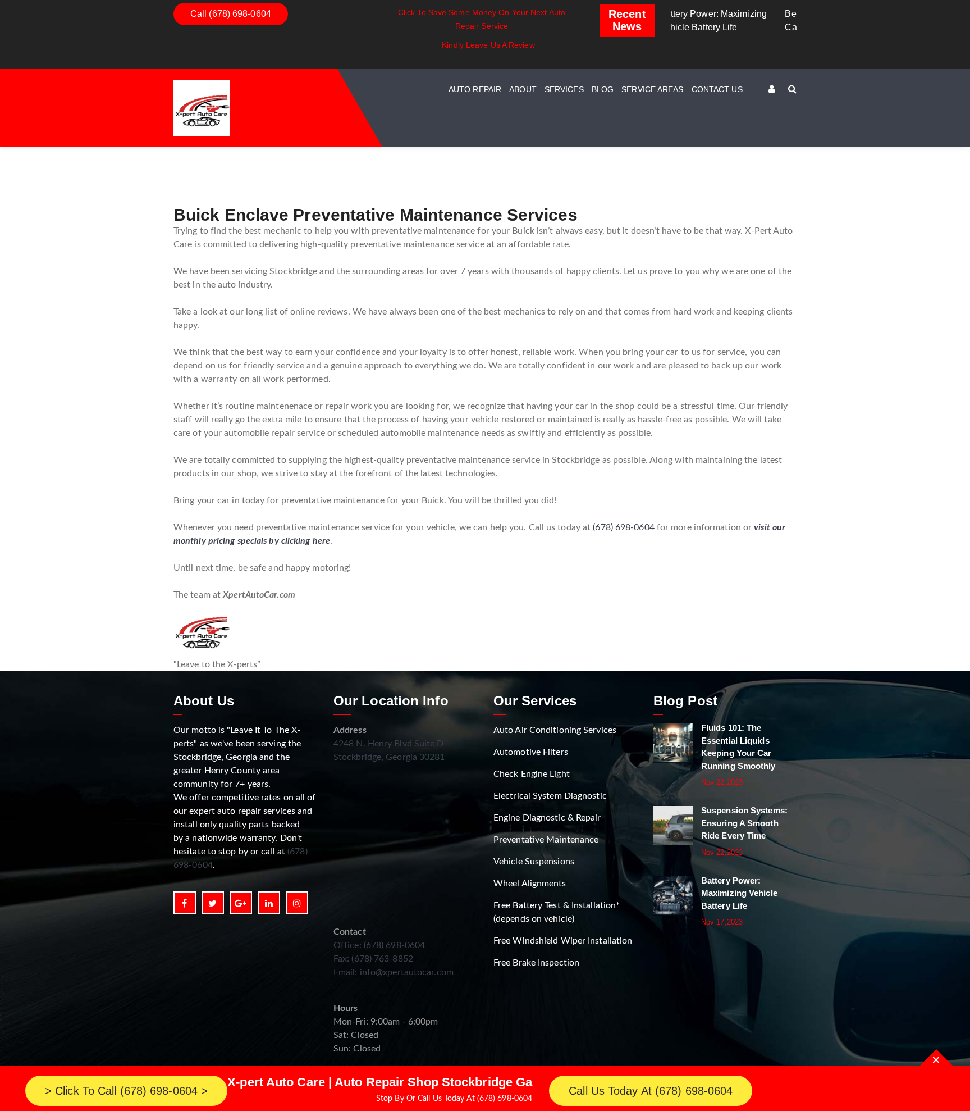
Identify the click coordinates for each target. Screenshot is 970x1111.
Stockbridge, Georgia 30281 (389, 757)
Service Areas (652, 89)
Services (564, 89)
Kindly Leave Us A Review (488, 44)
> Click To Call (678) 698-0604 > (126, 1091)
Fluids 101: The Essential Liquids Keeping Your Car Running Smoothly (738, 747)
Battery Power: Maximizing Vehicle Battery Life (739, 893)
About (523, 89)
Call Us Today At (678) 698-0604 (651, 1091)
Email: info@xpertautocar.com (393, 972)
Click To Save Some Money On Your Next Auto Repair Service (481, 19)
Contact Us (717, 89)
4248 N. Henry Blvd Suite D (388, 743)
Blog (603, 89)
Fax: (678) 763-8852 (373, 958)
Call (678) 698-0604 (230, 14)
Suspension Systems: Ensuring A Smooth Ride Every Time (744, 822)
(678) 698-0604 (623, 527)
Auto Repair (475, 89)
